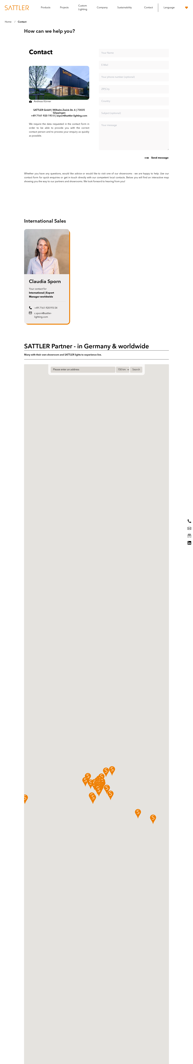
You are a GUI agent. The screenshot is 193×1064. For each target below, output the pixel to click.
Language (169, 7)
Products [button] (45, 7)
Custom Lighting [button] (82, 8)
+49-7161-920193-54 (45, 308)
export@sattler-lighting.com (72, 116)
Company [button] (102, 7)
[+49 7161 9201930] (189, 521)
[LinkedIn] (189, 542)
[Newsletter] (189, 535)
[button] (25, 799)
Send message (160, 158)
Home (8, 22)
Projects (64, 7)
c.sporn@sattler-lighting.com (43, 315)
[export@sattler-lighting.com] (189, 528)
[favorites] (186, 7)
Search (136, 369)
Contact (148, 7)
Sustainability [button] (124, 7)
